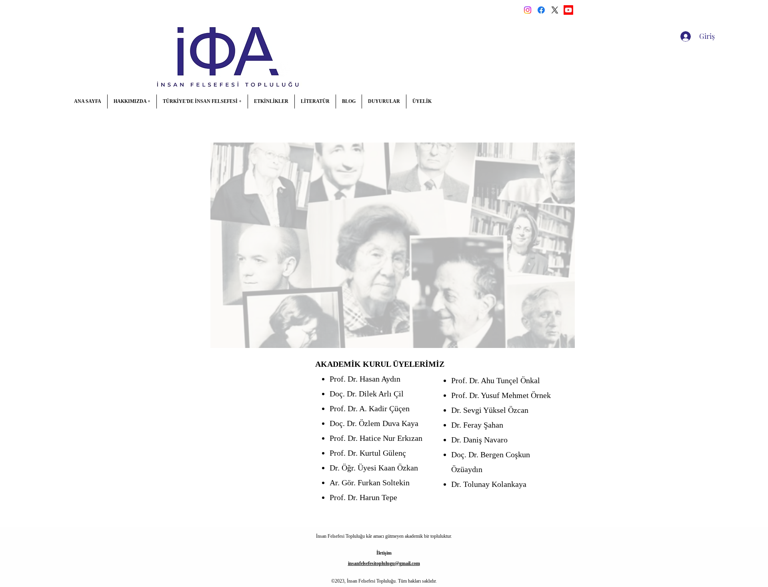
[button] (131, 101)
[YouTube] (568, 10)
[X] (555, 10)
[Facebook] (541, 10)
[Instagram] (527, 10)
